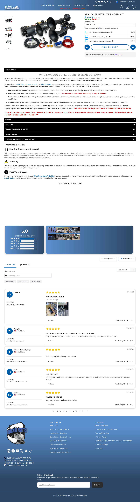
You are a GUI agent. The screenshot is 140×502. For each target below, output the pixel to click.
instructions (23, 281)
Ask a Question (109, 259)
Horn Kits (54, 425)
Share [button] (52, 320)
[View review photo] (51, 309)
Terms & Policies (102, 433)
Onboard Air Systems (58, 441)
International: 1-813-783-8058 (19, 460)
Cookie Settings (101, 445)
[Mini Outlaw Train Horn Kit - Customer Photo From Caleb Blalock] (68, 230)
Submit (97, 485)
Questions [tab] (23, 265)
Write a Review (128, 259)
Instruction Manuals (58, 445)
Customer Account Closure (106, 429)
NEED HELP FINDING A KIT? (72, 8)
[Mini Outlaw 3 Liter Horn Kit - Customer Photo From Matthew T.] (52, 237)
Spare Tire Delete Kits (58, 448)
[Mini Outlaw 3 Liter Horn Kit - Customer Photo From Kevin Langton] (68, 237)
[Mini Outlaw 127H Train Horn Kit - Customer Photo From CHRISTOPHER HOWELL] (60, 230)
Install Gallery (9, 178)
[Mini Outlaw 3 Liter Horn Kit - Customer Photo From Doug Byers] (76, 237)
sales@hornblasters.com (17, 465)
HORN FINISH (89, 21)
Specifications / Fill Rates (16, 129)
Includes (9, 125)
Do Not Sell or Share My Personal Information (113, 441)
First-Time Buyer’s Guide (44, 176)
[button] (128, 320)
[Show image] (9, 20)
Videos (8, 120)
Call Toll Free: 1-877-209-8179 (19, 458)
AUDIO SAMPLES (81, 5)
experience (10, 281)
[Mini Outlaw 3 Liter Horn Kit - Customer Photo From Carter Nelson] (52, 230)
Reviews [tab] (8, 265)
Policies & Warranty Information (20, 139)
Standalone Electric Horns (60, 437)
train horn (36, 281)
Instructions (11, 134)
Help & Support (101, 425)
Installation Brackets (58, 433)
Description (10, 70)
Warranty (99, 448)
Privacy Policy (101, 437)
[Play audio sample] (87, 47)
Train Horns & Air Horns (59, 429)
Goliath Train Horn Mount (60, 452)
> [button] (87, 411)
